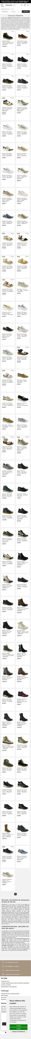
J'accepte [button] (18, 1025)
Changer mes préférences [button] (18, 1031)
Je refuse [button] (18, 1028)
